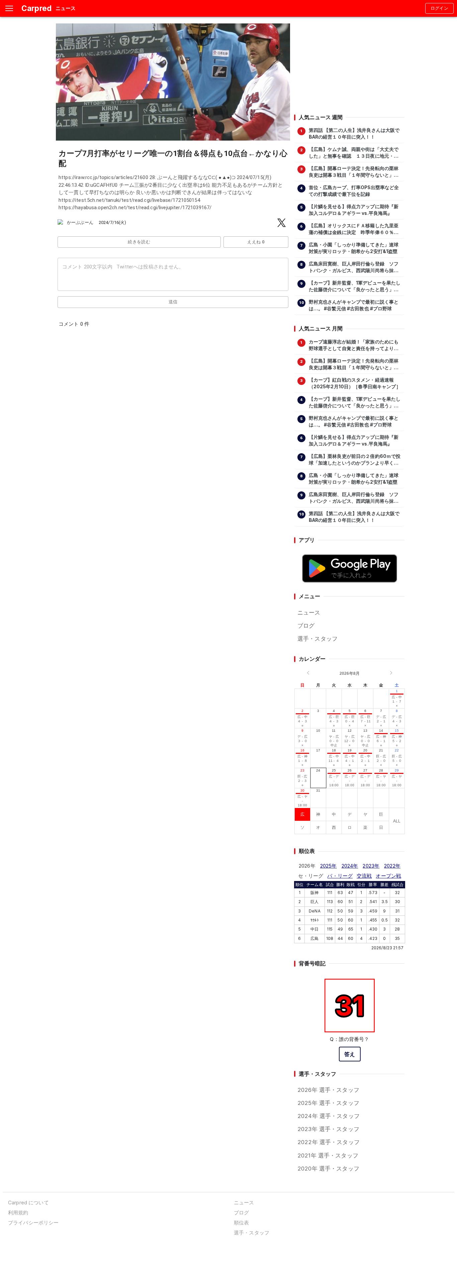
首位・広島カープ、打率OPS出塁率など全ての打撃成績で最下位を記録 (354, 191)
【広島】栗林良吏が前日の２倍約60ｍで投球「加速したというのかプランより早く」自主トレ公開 (355, 460)
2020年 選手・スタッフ (328, 1168)
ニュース (309, 612)
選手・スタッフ (317, 638)
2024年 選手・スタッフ (328, 1116)
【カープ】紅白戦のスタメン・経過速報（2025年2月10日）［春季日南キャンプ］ (355, 383)
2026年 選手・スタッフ (328, 1090)
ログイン (440, 8)
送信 (173, 301)
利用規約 (18, 1212)
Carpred (36, 8)
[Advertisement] (349, 65)
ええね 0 (255, 241)
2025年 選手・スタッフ (328, 1103)
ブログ (305, 625)
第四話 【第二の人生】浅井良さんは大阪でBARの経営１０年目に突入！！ (354, 134)
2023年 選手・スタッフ (328, 1129)
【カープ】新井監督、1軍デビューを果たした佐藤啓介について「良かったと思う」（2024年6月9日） (355, 286)
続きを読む (139, 241)
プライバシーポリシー (33, 1222)
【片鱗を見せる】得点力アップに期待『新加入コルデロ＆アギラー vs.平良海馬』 (354, 210)
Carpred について (28, 1202)
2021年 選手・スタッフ (327, 1155)
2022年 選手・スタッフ (328, 1142)
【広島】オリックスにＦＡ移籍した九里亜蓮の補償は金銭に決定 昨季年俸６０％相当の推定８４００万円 (354, 229)
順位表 (241, 1222)
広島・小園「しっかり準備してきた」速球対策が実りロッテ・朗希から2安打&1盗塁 (354, 248)
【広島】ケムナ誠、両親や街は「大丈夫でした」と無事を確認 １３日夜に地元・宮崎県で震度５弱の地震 (354, 153)
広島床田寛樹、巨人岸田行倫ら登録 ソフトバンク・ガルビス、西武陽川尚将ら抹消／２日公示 (354, 267)
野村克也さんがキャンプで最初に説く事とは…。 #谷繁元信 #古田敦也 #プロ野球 (354, 305)
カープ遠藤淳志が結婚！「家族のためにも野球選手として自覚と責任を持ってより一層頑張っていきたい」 (354, 345)
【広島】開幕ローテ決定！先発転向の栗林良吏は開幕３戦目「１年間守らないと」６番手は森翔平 (354, 172)
